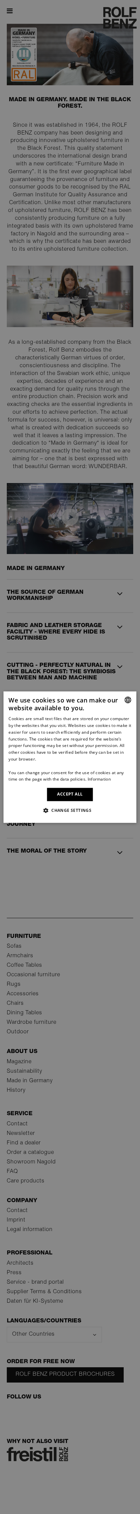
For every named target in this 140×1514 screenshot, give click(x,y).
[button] (70, 810)
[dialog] (69, 757)
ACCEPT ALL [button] (70, 794)
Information (99, 779)
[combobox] (128, 699)
